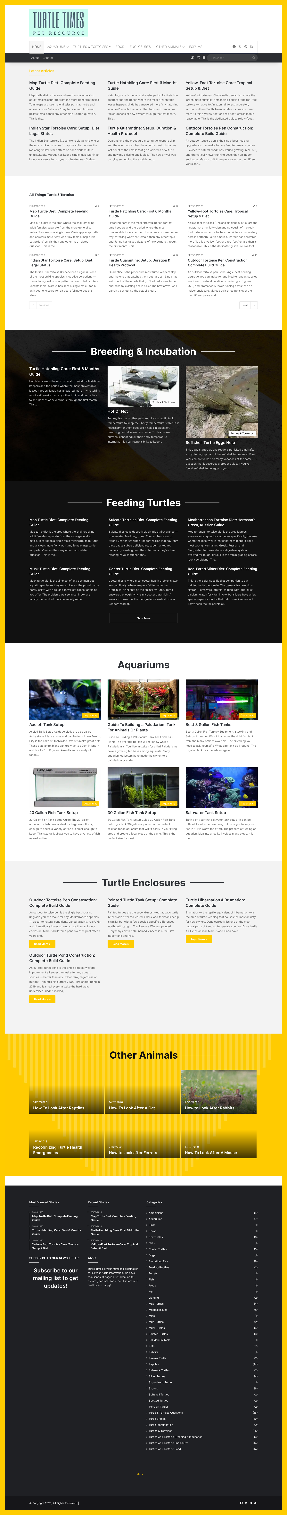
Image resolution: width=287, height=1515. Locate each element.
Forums (195, 47)
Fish (151, 1279)
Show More (144, 618)
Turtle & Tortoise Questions (166, 1412)
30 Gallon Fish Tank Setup (132, 812)
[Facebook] (234, 47)
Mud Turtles (156, 1321)
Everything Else (158, 1261)
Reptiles (154, 1364)
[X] (240, 47)
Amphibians (156, 1212)
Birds (152, 1225)
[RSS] (252, 47)
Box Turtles (156, 1237)
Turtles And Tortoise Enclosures (168, 1442)
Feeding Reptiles (159, 1267)
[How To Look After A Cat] (142, 1092)
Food (120, 47)
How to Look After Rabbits (209, 1108)
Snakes (153, 1388)
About (35, 57)
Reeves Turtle (157, 1358)
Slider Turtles (157, 1376)
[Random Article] (198, 57)
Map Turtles (156, 1303)
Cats (152, 1243)
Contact (48, 57)
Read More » (42, 943)
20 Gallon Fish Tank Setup (53, 812)
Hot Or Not (118, 411)
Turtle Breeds (157, 1418)
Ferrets (153, 1273)
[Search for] (254, 57)
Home (37, 47)
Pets (151, 1346)
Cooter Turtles (158, 1249)
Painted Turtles (158, 1334)
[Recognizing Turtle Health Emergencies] (66, 1136)
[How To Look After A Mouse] (219, 1136)
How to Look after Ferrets (133, 1152)
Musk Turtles (157, 1327)
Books (152, 1231)
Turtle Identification (161, 1424)
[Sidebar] (204, 57)
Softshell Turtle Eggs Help (210, 442)
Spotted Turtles (158, 1400)
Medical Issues (158, 1309)
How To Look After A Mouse (211, 1152)
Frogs (152, 1285)
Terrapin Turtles (158, 1406)
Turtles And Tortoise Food (165, 1449)
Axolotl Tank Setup (47, 724)
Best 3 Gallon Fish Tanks (208, 724)
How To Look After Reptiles (58, 1108)
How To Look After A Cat (132, 1108)
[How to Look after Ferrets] (142, 1136)
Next (245, 305)
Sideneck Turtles (159, 1370)
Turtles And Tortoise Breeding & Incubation (175, 1436)
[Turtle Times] (58, 23)
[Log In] (192, 57)
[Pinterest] (246, 47)
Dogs (152, 1255)
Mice (152, 1315)
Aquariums (56, 47)
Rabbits (153, 1352)
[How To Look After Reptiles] (66, 1092)
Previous (44, 305)
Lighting (154, 1297)
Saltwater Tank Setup (206, 812)
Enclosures (140, 47)
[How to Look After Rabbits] (219, 1092)
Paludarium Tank (159, 1340)
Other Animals (169, 47)
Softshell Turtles (159, 1394)
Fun (151, 1291)
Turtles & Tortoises (90, 47)
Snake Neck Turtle (160, 1382)
